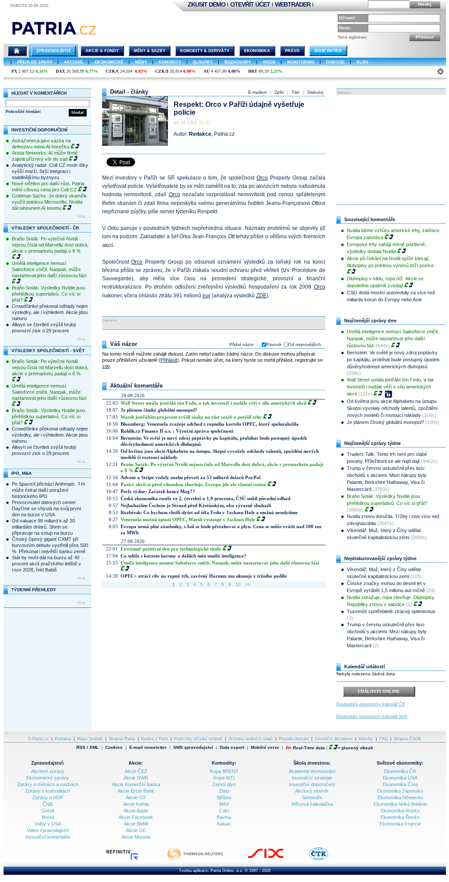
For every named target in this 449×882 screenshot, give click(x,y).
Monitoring (300, 62)
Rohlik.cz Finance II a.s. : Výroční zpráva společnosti (177, 431)
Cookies (114, 747)
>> (247, 584)
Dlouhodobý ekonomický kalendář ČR (370, 704)
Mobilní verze (265, 747)
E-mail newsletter (148, 747)
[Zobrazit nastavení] (440, 71)
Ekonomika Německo (400, 797)
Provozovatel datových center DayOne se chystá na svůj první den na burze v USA (46, 508)
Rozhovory (237, 62)
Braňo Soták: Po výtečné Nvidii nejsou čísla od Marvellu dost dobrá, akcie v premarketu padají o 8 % (50, 245)
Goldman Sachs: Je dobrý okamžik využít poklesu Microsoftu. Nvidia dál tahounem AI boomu (49, 202)
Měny (141, 62)
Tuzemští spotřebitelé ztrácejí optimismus (391, 611)
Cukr (224, 810)
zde (106, 366)
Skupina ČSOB (407, 739)
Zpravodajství (53, 51)
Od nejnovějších (304, 344)
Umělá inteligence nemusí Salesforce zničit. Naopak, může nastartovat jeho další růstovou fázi (49, 269)
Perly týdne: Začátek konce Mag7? (158, 491)
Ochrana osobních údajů (250, 739)
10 (238, 584)
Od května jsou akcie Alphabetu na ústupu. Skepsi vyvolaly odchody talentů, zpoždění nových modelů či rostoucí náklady (392, 408)
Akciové (73, 62)
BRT (252, 71)
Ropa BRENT (224, 771)
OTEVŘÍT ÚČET (250, 4)
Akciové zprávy (47, 771)
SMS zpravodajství (193, 747)
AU (206, 71)
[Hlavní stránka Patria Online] (17, 51)
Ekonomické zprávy (47, 777)
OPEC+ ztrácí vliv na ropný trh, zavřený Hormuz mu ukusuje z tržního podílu (204, 576)
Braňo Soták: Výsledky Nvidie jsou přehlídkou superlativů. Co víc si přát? (48, 294)
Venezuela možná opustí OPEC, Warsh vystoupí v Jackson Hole (188, 519)
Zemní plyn (224, 784)
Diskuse (335, 62)
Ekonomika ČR (400, 771)
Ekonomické (109, 62)
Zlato (224, 791)
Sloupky (203, 62)
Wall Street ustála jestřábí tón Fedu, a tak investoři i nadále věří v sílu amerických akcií (213, 403)
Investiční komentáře (47, 837)
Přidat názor (241, 344)
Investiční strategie (312, 777)
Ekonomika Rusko (400, 810)
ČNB (48, 804)
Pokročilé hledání (23, 111)
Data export (232, 747)
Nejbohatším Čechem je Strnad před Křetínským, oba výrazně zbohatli (196, 505)
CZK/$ (161, 71)
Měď (224, 804)
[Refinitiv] (131, 859)
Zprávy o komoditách (47, 791)
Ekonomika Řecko (400, 817)
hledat (77, 112)
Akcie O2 (136, 797)
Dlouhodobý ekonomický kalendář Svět (371, 716)
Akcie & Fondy (102, 51)
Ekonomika (257, 51)
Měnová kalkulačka (312, 804)
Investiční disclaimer (334, 739)
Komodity (170, 62)
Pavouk (274, 344)
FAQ (383, 739)
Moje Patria (328, 51)
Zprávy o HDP (47, 797)
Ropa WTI (224, 777)
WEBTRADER (292, 4)
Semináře (312, 797)
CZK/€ (112, 71)
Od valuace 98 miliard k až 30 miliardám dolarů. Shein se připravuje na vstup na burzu (43, 527)
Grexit (47, 810)
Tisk (295, 92)
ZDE (261, 296)
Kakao (224, 823)
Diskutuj (315, 92)
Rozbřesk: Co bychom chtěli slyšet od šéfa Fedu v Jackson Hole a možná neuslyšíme (209, 512)
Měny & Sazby (149, 51)
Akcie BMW (136, 823)
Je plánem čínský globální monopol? (159, 410)
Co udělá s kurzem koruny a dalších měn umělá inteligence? (183, 555)
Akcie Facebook (135, 817)
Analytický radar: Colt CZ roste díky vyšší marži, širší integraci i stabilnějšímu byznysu (50, 171)
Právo (292, 51)
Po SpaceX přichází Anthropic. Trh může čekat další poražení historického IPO (48, 490)
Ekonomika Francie (400, 823)
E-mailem (257, 92)
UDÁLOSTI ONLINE (379, 691)
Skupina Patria (122, 739)
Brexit (48, 817)
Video (269, 62)
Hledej (424, 4)
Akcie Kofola (136, 804)
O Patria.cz (38, 739)
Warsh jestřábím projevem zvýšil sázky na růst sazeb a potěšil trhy (191, 417)
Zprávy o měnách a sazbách (47, 784)
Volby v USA (48, 823)
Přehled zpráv (34, 62)
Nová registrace (352, 37)
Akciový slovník (312, 791)
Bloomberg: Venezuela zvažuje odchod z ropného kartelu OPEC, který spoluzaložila (210, 424)
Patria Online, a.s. (226, 870)
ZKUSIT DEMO (206, 4)
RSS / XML (87, 747)
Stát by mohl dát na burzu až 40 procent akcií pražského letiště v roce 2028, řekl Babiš (46, 563)
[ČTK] (327, 859)
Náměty (366, 739)
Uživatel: (347, 18)
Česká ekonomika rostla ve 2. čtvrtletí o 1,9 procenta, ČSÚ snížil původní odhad (205, 498)
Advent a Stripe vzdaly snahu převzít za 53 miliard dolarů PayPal (190, 477)
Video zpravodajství (48, 830)
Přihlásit (425, 37)
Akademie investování (312, 771)
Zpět (279, 92)
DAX (60, 71)
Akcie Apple (136, 810)
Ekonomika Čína (400, 784)
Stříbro (224, 797)
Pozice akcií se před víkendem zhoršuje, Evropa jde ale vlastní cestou (193, 484)
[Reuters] (204, 859)
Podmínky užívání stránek (198, 739)
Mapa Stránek (90, 739)
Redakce (200, 134)
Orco (262, 178)
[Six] (274, 859)
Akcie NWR (136, 777)
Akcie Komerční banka (136, 784)
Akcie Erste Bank (136, 791)
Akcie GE (136, 830)
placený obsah (357, 747)
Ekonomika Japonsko (400, 791)
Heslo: (345, 28)
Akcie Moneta (135, 837)
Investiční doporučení (312, 784)
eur (206, 296)
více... (83, 216)
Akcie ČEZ (136, 771)
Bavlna (224, 817)
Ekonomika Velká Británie (400, 804)
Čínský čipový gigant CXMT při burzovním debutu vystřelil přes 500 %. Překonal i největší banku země (50, 545)
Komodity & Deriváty (204, 51)
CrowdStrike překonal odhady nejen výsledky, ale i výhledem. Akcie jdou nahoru (50, 312)
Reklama (63, 739)
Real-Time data (309, 747)
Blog (362, 62)
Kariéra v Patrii (154, 739)
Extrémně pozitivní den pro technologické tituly (171, 548)
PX (14, 71)
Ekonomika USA (400, 777)
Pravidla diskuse (294, 739)
